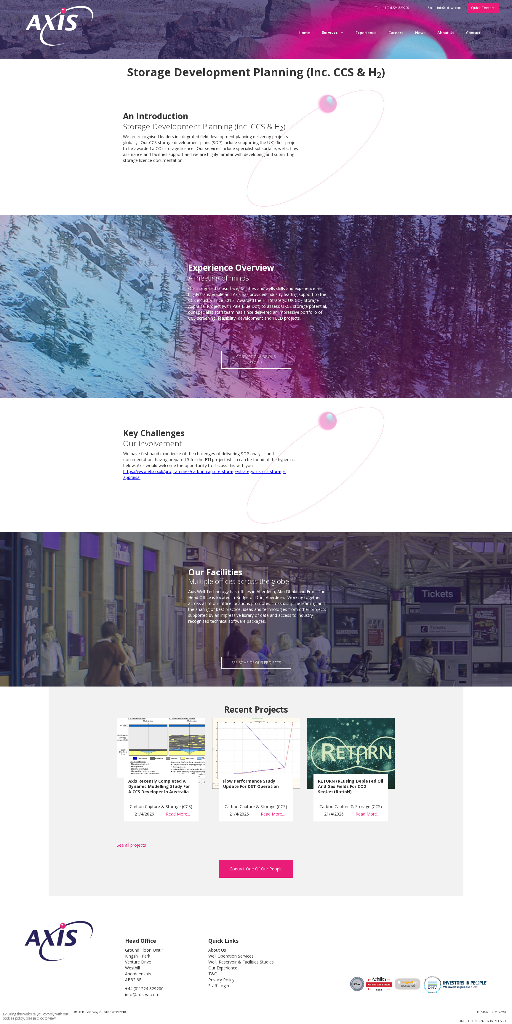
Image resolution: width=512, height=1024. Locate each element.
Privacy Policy (221, 979)
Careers (395, 32)
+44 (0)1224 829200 (144, 988)
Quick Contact (483, 7)
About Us (445, 32)
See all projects (131, 845)
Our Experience (222, 968)
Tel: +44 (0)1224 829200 (392, 8)
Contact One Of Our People (256, 869)
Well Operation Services (231, 956)
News (420, 32)
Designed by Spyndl (493, 1012)
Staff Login (218, 985)
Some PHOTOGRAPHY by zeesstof (483, 1021)
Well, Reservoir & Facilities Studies (241, 962)
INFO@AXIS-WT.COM (142, 994)
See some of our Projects (256, 662)
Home (304, 32)
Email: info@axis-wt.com (444, 8)
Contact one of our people (256, 359)
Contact (473, 32)
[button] (333, 33)
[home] (62, 29)
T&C (212, 974)
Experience (366, 32)
